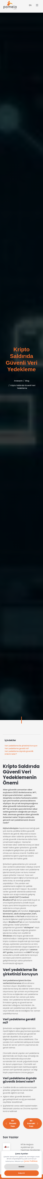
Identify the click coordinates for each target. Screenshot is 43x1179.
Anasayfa (18, 380)
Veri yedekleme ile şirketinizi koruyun (21, 745)
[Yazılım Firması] (10, 5)
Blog (27, 380)
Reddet (21, 1167)
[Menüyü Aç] (37, 5)
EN (30, 5)
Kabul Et (21, 1173)
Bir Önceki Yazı (12, 1123)
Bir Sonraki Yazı (31, 1123)
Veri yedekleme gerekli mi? (17, 748)
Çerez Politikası (30, 1161)
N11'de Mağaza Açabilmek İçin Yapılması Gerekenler (21, 1148)
